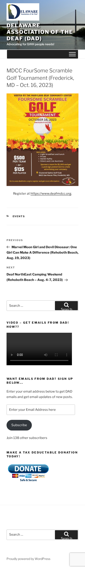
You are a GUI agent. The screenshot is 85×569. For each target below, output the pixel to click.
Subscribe (19, 425)
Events (19, 216)
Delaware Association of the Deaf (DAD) (40, 32)
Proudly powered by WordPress (28, 559)
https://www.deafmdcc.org (51, 194)
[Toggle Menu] (72, 54)
